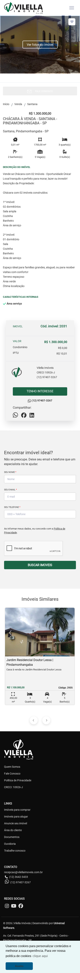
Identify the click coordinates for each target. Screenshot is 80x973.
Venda (18, 104)
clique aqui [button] (40, 956)
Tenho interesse (40, 391)
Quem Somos (12, 766)
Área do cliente (13, 830)
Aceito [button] (19, 966)
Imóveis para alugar (16, 816)
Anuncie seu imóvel (15, 823)
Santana (32, 104)
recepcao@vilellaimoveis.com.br (23, 872)
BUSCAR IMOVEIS (40, 565)
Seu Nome (10, 472)
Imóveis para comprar (17, 809)
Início (6, 104)
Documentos (11, 837)
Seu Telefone (12, 507)
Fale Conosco (12, 773)
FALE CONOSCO (43, 91)
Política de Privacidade (17, 780)
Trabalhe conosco (14, 850)
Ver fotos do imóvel (40, 45)
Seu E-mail (10, 489)
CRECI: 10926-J (13, 787)
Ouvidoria (10, 843)
